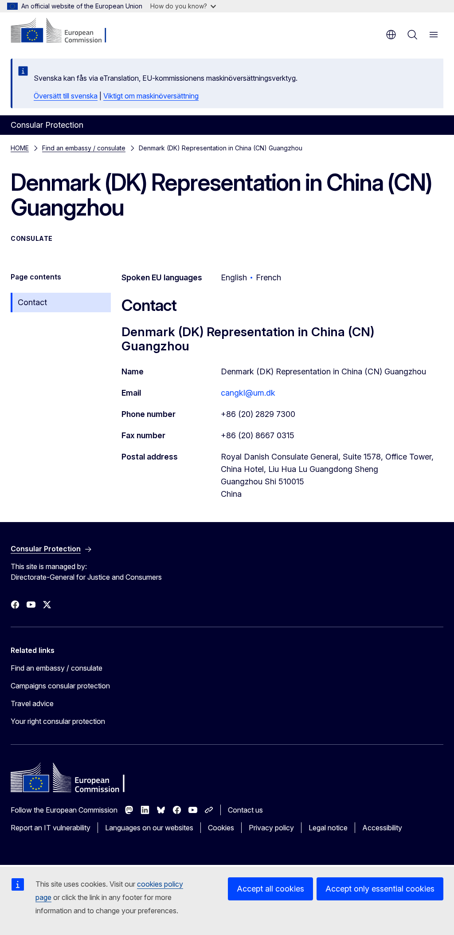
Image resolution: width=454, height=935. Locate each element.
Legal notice (328, 827)
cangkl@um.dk (248, 392)
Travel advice (32, 703)
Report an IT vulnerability (50, 827)
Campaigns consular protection (60, 685)
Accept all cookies (270, 888)
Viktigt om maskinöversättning (151, 95)
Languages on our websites (149, 827)
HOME (20, 148)
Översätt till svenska (66, 95)
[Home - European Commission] (64, 31)
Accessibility (382, 827)
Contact (32, 302)
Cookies (221, 827)
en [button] (391, 34)
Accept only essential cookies (379, 888)
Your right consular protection (58, 721)
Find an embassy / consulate (83, 148)
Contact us (245, 809)
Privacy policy (271, 827)
